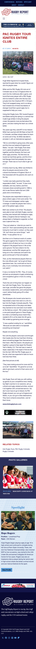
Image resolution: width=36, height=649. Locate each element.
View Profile (6, 570)
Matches (19, 2)
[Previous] (4, 481)
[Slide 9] (28, 572)
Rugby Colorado (8, 451)
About (14, 5)
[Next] (31, 481)
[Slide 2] (16, 436)
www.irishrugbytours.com (12, 404)
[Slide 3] (19, 436)
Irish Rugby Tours (8, 449)
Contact (21, 5)
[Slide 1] (12, 436)
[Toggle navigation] (4, 18)
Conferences (9, 2)
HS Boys (15, 48)
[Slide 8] (26, 572)
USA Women (10, 539)
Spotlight (28, 2)
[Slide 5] (18, 572)
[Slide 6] (21, 572)
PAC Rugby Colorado (22, 449)
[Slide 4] (23, 436)
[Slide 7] (23, 572)
